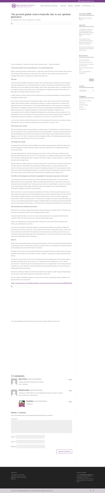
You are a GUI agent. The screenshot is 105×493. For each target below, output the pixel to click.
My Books (77, 5)
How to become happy (84, 60)
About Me (63, 5)
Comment (14, 419)
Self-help (81, 107)
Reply (70, 379)
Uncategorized (30, 20)
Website (13, 446)
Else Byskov (15, 20)
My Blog (70, 5)
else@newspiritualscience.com (24, 490)
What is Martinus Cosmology (49, 5)
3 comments (38, 20)
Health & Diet (82, 102)
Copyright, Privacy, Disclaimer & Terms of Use (42, 490)
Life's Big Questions (83, 104)
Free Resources (86, 5)
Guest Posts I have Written (85, 100)
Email (13, 441)
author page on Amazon (85, 474)
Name (13, 437)
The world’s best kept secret (85, 62)
